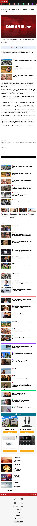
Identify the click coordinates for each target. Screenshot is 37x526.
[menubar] (33, 1)
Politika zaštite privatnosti (18, 517)
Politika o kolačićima (18, 518)
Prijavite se (18, 157)
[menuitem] (33, 1)
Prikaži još (9, 490)
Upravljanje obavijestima (19, 521)
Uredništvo (18, 512)
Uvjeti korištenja (18, 515)
